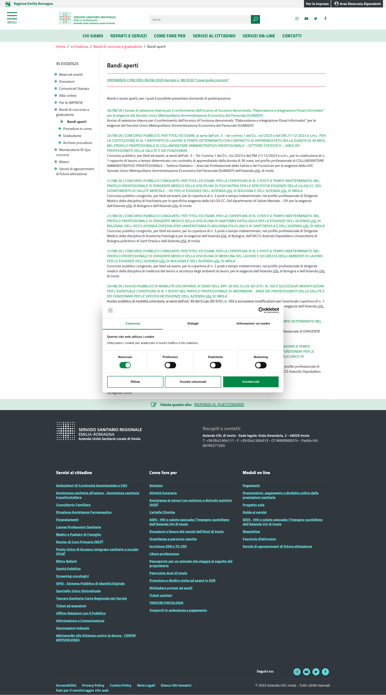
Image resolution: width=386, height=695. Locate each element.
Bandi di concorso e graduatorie (117, 46)
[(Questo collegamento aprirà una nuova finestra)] (325, 18)
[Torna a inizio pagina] (377, 686)
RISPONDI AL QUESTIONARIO (219, 404)
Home (61, 46)
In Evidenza (79, 46)
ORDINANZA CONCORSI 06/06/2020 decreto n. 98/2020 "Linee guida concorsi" (168, 80)
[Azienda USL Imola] (99, 18)
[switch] (170, 365)
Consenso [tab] (132, 323)
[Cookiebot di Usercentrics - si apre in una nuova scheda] (261, 310)
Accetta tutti (250, 382)
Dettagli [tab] (193, 323)
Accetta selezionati (193, 382)
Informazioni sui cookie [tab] (253, 323)
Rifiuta (135, 382)
